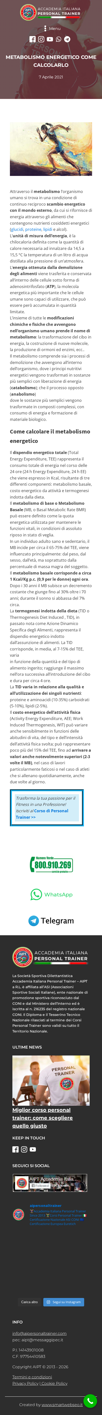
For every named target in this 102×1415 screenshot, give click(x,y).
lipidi (47, 229)
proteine (33, 229)
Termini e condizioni (32, 1377)
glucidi (17, 229)
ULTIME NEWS (27, 1047)
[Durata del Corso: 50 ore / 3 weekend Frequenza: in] (51, 1266)
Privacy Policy (25, 1383)
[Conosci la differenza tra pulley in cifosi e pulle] (51, 1238)
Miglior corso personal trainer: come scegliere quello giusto (42, 1118)
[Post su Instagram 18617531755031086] (51, 1291)
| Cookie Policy (53, 1383)
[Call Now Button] (90, 1401)
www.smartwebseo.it (62, 1404)
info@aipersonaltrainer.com (39, 1333)
